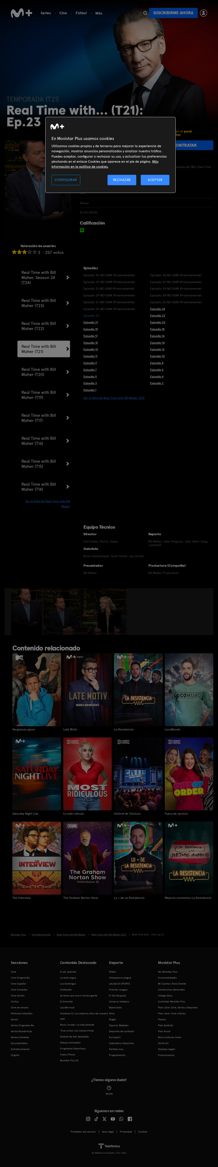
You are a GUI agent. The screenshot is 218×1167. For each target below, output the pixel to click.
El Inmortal (66, 1001)
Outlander (66, 989)
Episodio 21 (90, 322)
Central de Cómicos (127, 813)
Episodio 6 (157, 369)
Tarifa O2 (163, 1043)
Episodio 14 (157, 342)
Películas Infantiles (21, 1013)
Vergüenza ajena (23, 729)
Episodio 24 (157, 309)
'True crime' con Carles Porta (77, 1030)
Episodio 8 (157, 363)
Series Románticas (21, 1031)
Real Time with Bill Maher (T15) (39, 464)
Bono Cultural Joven (169, 1037)
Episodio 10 (157, 356)
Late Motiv (70, 729)
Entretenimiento (20, 1049)
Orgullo (15, 1055)
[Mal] (19, 252)
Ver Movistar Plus (167, 971)
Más (98, 13)
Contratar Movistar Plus (171, 1001)
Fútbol (81, 13)
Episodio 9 (90, 363)
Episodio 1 (89, 390)
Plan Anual (164, 1031)
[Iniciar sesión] (203, 13)
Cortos (15, 1001)
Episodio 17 (90, 336)
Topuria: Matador (119, 1025)
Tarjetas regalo (166, 1049)
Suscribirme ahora (173, 12)
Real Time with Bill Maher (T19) (39, 395)
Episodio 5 (90, 376)
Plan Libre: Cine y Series (172, 1013)
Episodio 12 (157, 349)
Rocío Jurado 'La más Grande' (77, 1024)
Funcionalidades (167, 977)
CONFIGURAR (66, 180)
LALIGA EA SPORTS (119, 983)
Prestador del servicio (83, 1131)
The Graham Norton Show (80, 897)
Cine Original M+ (20, 977)
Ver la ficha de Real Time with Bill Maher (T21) (114, 398)
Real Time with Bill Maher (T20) (39, 372)
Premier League (118, 989)
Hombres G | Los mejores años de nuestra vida (84, 1016)
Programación (117, 1055)
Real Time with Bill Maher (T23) (39, 303)
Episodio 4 (157, 376)
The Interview (21, 897)
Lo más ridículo (73, 813)
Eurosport (114, 1037)
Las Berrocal (67, 1007)
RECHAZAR (122, 180)
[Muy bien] (34, 252)
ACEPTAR (155, 180)
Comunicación (166, 1055)
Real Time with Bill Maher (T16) (39, 441)
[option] (27, 611)
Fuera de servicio (176, 813)
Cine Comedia (19, 989)
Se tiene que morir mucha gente (78, 995)
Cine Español (18, 983)
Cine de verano (20, 1007)
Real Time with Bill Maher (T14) (39, 487)
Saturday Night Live (25, 813)
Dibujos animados (70, 1042)
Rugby (112, 1019)
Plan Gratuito (165, 1025)
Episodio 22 (157, 315)
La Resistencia (123, 729)
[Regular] (24, 252)
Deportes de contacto (121, 1031)
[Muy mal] (14, 252)
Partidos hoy (116, 1049)
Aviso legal (108, 1131)
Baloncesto (115, 1007)
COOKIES (142, 1131)
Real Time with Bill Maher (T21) (39, 349)
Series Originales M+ (22, 1025)
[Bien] (29, 252)
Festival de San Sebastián (74, 1036)
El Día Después (117, 995)
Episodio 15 (90, 342)
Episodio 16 (157, 336)
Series (46, 13)
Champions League (120, 977)
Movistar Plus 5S (69, 1060)
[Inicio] (21, 13)
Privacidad (126, 1131)
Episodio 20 (157, 322)
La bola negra (68, 977)
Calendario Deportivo (121, 1043)
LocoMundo (172, 729)
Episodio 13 (90, 349)
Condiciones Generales (171, 989)
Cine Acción (17, 995)
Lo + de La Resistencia (129, 897)
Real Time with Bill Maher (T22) (39, 326)
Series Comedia (20, 1037)
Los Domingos (68, 983)
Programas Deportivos (73, 1048)
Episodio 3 (90, 383)
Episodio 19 (90, 329)
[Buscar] (145, 13)
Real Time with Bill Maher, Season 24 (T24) (39, 277)
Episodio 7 (90, 369)
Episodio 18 (157, 329)
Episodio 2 (157, 383)
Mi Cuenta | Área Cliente (172, 983)
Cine (63, 13)
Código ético (165, 995)
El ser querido (68, 971)
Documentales (19, 1043)
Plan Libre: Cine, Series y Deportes (178, 1007)
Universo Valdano (119, 1001)
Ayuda (109, 1093)
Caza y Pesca (67, 1054)
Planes (162, 1019)
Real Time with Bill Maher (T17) (39, 418)
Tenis (112, 1013)
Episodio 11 (90, 356)
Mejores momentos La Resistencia (188, 897)
